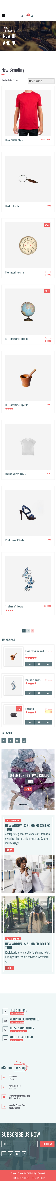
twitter (10, 740)
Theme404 (22, 1173)
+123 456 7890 (15, 1086)
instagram (24, 740)
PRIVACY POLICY (38, 1177)
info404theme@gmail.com (19, 1095)
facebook (3, 740)
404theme (13, 1076)
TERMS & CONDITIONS (21, 1177)
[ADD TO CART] (29, 664)
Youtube (17, 740)
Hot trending (13, 820)
